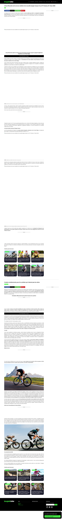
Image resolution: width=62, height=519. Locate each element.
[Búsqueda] (57, 2)
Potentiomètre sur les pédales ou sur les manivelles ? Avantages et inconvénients (10, 492)
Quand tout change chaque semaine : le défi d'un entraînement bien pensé (37, 478)
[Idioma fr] (51, 2)
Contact (19, 504)
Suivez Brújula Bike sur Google (24, 313)
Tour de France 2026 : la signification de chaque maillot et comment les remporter (24, 260)
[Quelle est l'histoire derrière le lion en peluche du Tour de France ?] (37, 257)
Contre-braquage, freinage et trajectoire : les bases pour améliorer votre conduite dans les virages (37, 274)
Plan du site (19, 503)
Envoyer (56, 504)
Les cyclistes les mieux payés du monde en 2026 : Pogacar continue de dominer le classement (37, 492)
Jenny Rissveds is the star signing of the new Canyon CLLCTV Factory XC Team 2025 (52, 516)
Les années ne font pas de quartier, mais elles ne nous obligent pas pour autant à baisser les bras (24, 478)
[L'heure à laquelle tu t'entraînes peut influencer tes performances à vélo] (10, 475)
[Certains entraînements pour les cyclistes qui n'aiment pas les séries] (10, 257)
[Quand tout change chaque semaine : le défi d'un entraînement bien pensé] (37, 475)
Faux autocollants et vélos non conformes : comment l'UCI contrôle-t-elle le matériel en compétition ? (24, 492)
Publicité (24, 111)
